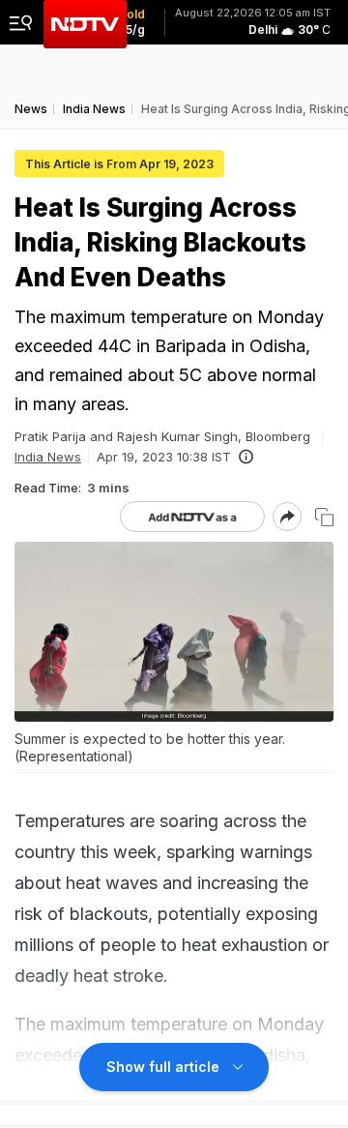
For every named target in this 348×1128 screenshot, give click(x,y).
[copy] (324, 517)
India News (47, 456)
